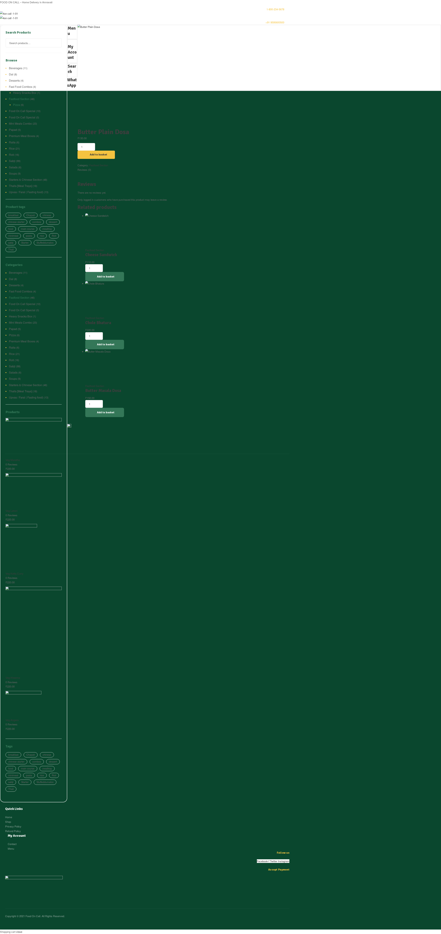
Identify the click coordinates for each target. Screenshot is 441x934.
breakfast (13, 215)
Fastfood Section (98, 165)
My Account (72, 52)
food (10, 228)
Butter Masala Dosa (103, 390)
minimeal (13, 235)
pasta (29, 235)
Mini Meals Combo (20, 123)
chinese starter (16, 222)
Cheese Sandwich (101, 254)
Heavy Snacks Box (24, 93)
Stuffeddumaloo (45, 242)
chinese (47, 215)
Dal (11, 74)
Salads (13, 167)
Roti (11, 155)
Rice (12, 148)
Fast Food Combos (20, 87)
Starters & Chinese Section (25, 180)
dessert (53, 222)
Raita (12, 142)
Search (57, 43)
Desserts (14, 80)
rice (42, 235)
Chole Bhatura (98, 322)
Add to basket (98, 154)
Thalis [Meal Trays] (20, 186)
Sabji (12, 161)
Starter (25, 242)
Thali (11, 249)
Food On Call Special (22, 111)
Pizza (16, 105)
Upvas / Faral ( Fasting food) (26, 192)
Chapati (30, 215)
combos (36, 222)
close (19, 931)
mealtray (47, 228)
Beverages (15, 68)
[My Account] (69, 42)
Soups (13, 173)
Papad (13, 130)
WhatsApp (72, 82)
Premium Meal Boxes (22, 136)
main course (27, 228)
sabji (10, 242)
